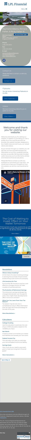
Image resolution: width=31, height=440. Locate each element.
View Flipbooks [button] (9, 98)
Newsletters (7, 269)
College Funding (7, 323)
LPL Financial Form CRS (7, 411)
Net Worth (5, 331)
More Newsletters (8, 313)
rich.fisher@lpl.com (8, 54)
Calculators (7, 320)
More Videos (15, 233)
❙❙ (17, 22)
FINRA (1, 418)
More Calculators (8, 355)
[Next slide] (29, 20)
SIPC (5, 418)
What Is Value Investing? (10, 273)
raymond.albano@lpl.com (10, 53)
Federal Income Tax (8, 338)
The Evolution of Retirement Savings (14, 290)
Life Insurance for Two (9, 281)
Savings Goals (6, 345)
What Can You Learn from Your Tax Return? (13, 301)
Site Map (2, 433)
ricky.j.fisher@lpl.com (9, 56)
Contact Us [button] (8, 81)
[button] (24, 9)
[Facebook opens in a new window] (4, 60)
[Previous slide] (2, 20)
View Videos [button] (8, 116)
